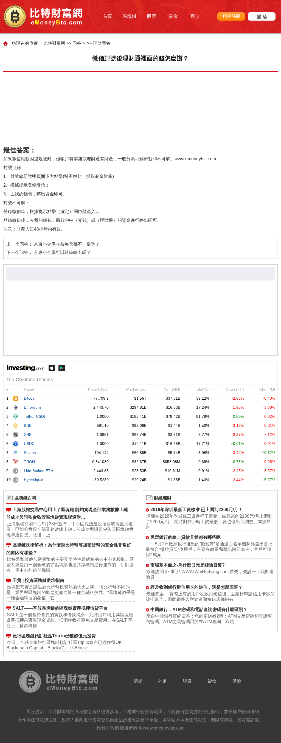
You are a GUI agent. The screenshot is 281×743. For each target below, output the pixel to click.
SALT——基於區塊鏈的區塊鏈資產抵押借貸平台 (60, 608)
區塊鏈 (130, 16)
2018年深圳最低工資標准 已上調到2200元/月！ (196, 509)
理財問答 (102, 43)
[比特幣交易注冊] (231, 16)
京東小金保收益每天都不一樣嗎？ (67, 244)
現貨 (187, 681)
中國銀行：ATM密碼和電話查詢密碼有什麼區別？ (199, 609)
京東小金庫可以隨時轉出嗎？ (62, 252)
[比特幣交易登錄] (262, 16)
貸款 (211, 681)
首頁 (107, 16)
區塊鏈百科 (25, 497)
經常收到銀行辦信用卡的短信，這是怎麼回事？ (196, 587)
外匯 (162, 681)
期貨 (137, 681)
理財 (195, 16)
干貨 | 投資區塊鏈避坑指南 (38, 580)
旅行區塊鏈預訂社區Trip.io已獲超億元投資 (54, 635)
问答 (76, 43)
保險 (236, 681)
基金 (173, 16)
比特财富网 (54, 43)
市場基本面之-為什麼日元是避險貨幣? (187, 565)
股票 (151, 16)
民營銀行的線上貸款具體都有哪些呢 (185, 537)
